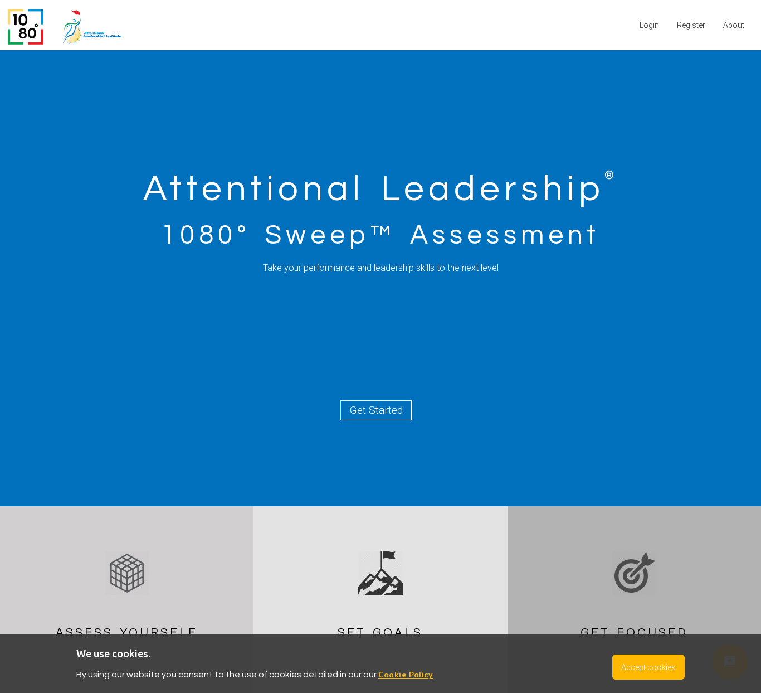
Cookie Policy (405, 675)
